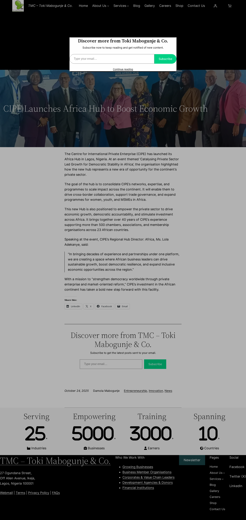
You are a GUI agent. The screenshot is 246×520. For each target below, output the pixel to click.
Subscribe (165, 59)
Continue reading (123, 69)
